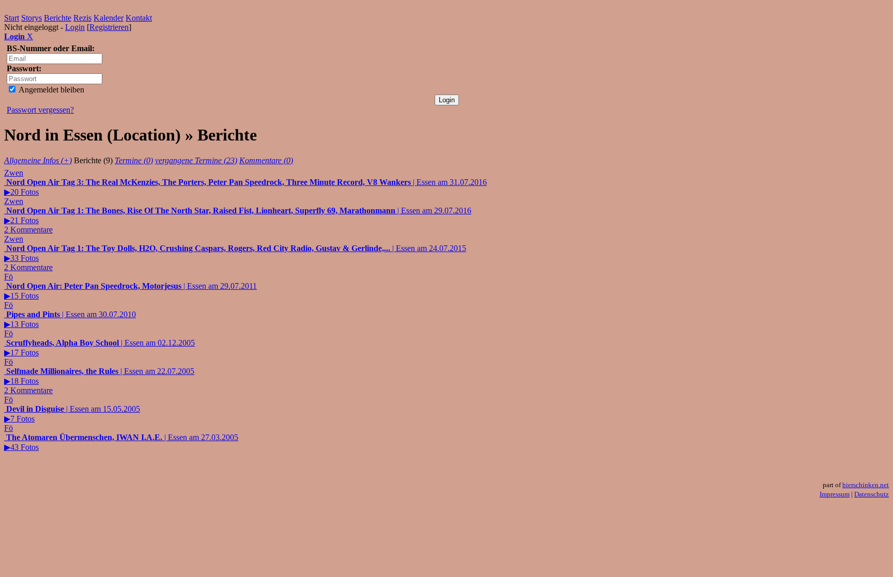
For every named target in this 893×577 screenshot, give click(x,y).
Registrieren (109, 27)
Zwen (13, 172)
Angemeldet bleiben (50, 89)
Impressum (835, 494)
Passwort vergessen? (40, 109)
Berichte (57, 17)
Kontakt (139, 17)
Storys (31, 17)
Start (11, 17)
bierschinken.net (865, 485)
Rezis (82, 17)
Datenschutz (871, 494)
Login (75, 27)
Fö (8, 276)
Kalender (109, 17)
